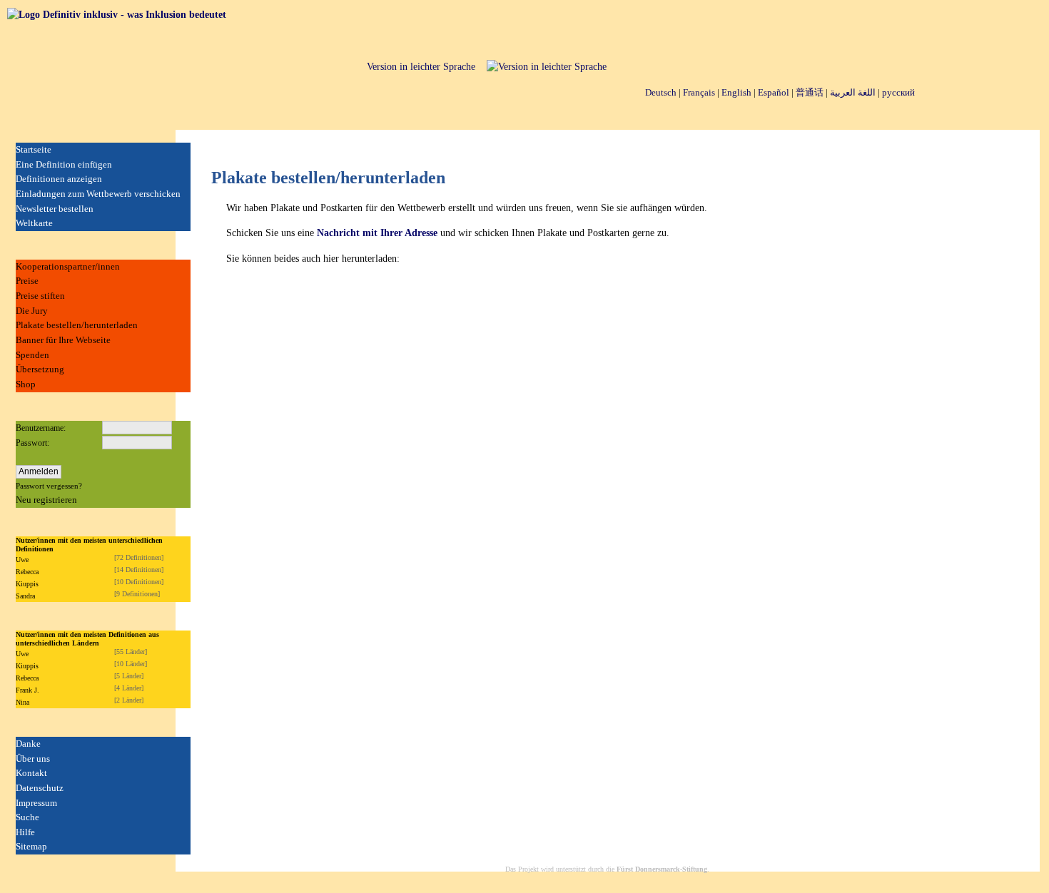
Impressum (36, 802)
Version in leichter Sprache (421, 66)
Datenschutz (40, 787)
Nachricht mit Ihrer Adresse (377, 233)
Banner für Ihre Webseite (63, 340)
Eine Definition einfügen (64, 164)
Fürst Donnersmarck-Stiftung (662, 869)
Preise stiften (40, 295)
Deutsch (660, 92)
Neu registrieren (46, 499)
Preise (27, 280)
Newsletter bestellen (54, 208)
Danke (28, 743)
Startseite (33, 149)
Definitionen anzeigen (59, 178)
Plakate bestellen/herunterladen (77, 325)
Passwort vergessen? (49, 485)
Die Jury (32, 310)
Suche (27, 817)
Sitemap (31, 846)
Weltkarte (34, 223)
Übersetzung (40, 369)
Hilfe (25, 832)
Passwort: (32, 443)
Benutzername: (41, 428)
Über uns (33, 758)
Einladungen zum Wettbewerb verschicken (98, 193)
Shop (26, 384)
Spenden (32, 354)
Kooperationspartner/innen (68, 266)
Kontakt (31, 772)
